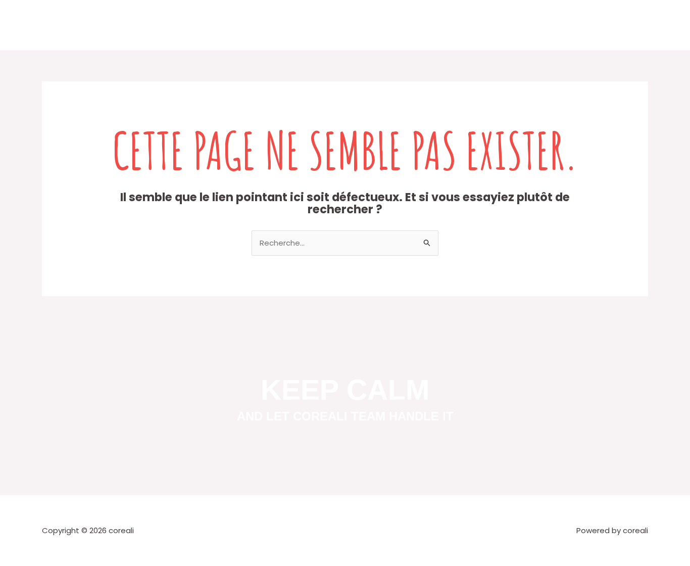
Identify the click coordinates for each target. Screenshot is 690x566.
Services (338, 25)
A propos (294, 25)
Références (387, 25)
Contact (436, 25)
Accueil (252, 25)
